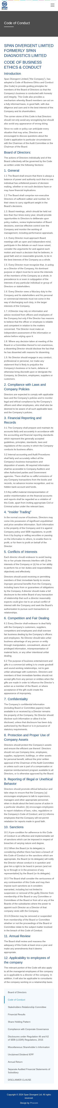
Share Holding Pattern (19, 1022)
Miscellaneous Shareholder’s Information (29, 1047)
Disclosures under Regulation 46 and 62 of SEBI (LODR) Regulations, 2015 (28, 1038)
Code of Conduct (16, 999)
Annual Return (15, 1062)
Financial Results (16, 1014)
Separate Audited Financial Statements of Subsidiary (29, 1071)
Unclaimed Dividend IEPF (21, 1054)
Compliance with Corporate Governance (28, 1029)
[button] (52, 5)
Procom (34, 1103)
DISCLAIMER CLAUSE (19, 1080)
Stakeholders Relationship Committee (27, 1007)
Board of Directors (17, 992)
